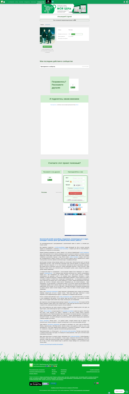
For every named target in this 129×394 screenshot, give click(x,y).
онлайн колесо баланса (57, 379)
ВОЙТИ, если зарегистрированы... (75, 200)
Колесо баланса (48, 311)
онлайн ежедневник (84, 252)
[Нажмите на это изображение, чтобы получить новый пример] (77, 185)
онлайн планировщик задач (89, 378)
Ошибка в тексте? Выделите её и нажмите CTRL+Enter (64, 387)
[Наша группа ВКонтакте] (71, 205)
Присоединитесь (47, 46)
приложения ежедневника (53, 324)
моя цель (66, 377)
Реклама (63, 373)
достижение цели (74, 377)
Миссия (54, 369)
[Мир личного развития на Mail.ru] (77, 209)
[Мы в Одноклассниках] (79, 209)
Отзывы (54, 373)
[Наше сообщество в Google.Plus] (77, 205)
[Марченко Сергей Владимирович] (56, 366)
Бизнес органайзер (44, 320)
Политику (82, 188)
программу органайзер (68, 311)
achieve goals (60, 377)
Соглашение (76, 188)
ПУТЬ (16, 2)
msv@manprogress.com (39, 366)
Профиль (42, 24)
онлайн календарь (74, 256)
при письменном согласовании (81, 390)
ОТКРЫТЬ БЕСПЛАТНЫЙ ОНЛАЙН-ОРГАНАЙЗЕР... (52, 344)
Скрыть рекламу (59, 192)
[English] (97, 384)
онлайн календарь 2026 (35, 379)
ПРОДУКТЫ (27, 2)
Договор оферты (33, 373)
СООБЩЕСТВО (40, 2)
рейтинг (77, 104)
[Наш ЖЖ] (74, 209)
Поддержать (64, 369)
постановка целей (83, 377)
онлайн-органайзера (74, 336)
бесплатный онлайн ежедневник (65, 378)
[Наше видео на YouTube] (71, 209)
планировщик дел (48, 273)
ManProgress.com (44, 364)
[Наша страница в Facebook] (74, 205)
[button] (126, 391)
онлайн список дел (46, 379)
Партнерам (63, 371)
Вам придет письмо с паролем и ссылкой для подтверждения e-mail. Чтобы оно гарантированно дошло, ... (75, 196)
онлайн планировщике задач (65, 296)
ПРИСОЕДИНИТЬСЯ (75, 193)
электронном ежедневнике (52, 291)
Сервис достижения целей (45, 377)
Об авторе (54, 371)
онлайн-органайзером (60, 247)
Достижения (47, 24)
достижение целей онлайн (39, 378)
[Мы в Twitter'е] (79, 205)
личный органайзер (63, 248)
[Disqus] (64, 135)
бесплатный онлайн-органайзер (69, 331)
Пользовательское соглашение (37, 369)
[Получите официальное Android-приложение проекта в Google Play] (48, 2)
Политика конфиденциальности (37, 371)
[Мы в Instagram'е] (75, 207)
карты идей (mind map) (73, 302)
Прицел (55, 377)
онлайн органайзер (51, 378)
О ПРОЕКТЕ (11, 2)
